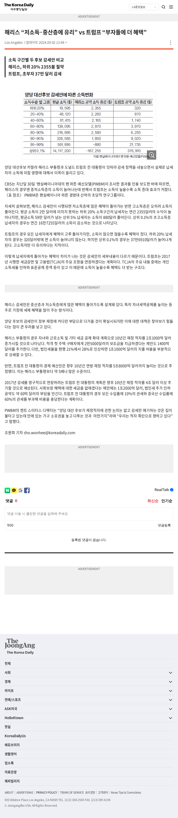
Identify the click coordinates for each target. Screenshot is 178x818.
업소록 (9, 762)
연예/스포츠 (13, 699)
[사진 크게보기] (151, 155)
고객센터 (103, 792)
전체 (8, 663)
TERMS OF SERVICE (72, 792)
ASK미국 (11, 708)
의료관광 (11, 772)
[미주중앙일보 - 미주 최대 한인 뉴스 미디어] (19, 7)
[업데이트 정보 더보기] (47, 42)
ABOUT (9, 792)
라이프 (9, 690)
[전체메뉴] (171, 7)
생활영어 (11, 753)
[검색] (163, 7)
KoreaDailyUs (15, 735)
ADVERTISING (24, 792)
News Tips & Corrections (126, 792)
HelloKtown (14, 717)
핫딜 (8, 726)
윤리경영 (90, 792)
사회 (8, 672)
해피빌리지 (12, 781)
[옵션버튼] (170, 42)
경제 (8, 681)
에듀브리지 (12, 744)
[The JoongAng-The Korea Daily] (20, 646)
